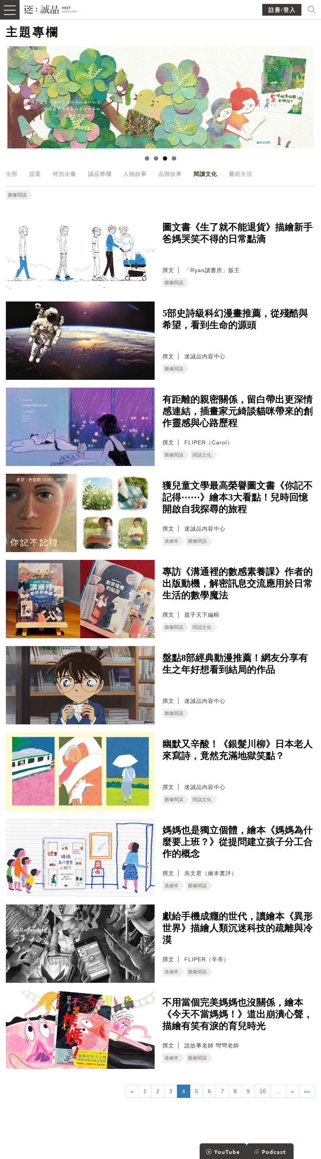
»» (307, 1091)
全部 (12, 174)
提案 (35, 174)
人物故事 (135, 174)
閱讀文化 (205, 174)
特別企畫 (64, 174)
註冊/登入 (282, 10)
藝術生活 (240, 174)
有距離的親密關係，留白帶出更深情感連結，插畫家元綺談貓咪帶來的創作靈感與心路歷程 (237, 411)
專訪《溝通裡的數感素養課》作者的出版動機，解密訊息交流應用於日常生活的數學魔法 (237, 583)
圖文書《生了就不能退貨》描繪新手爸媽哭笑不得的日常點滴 (237, 233)
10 (263, 1091)
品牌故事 (170, 174)
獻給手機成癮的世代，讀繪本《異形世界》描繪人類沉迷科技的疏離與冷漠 (237, 928)
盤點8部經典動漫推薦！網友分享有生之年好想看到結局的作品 (235, 664)
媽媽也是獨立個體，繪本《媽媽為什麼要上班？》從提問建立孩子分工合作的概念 (237, 842)
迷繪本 (171, 541)
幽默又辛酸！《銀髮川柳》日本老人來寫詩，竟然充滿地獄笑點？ (237, 750)
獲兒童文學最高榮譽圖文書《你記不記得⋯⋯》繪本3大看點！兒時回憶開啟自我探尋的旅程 (237, 497)
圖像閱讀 (17, 195)
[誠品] (51, 9)
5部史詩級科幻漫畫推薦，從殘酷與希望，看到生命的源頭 (235, 319)
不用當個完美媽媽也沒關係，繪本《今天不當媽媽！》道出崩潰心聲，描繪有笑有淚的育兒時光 (237, 1014)
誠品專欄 (100, 174)
